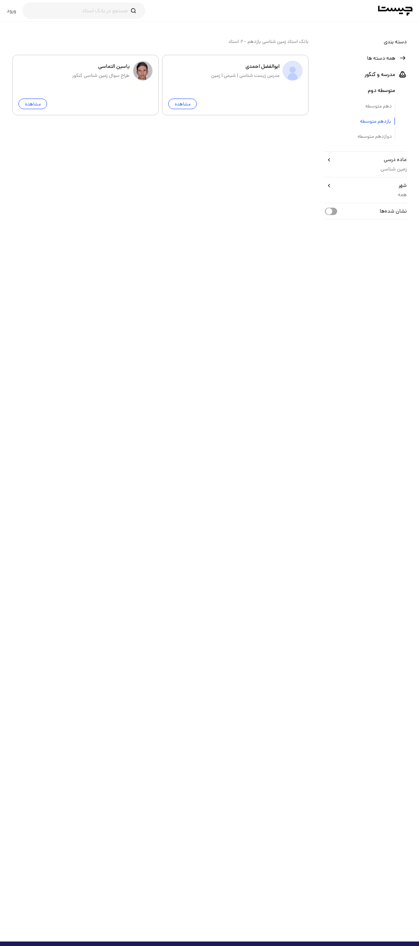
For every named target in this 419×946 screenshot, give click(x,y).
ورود (11, 10)
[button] (366, 58)
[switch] (331, 211)
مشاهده (183, 104)
